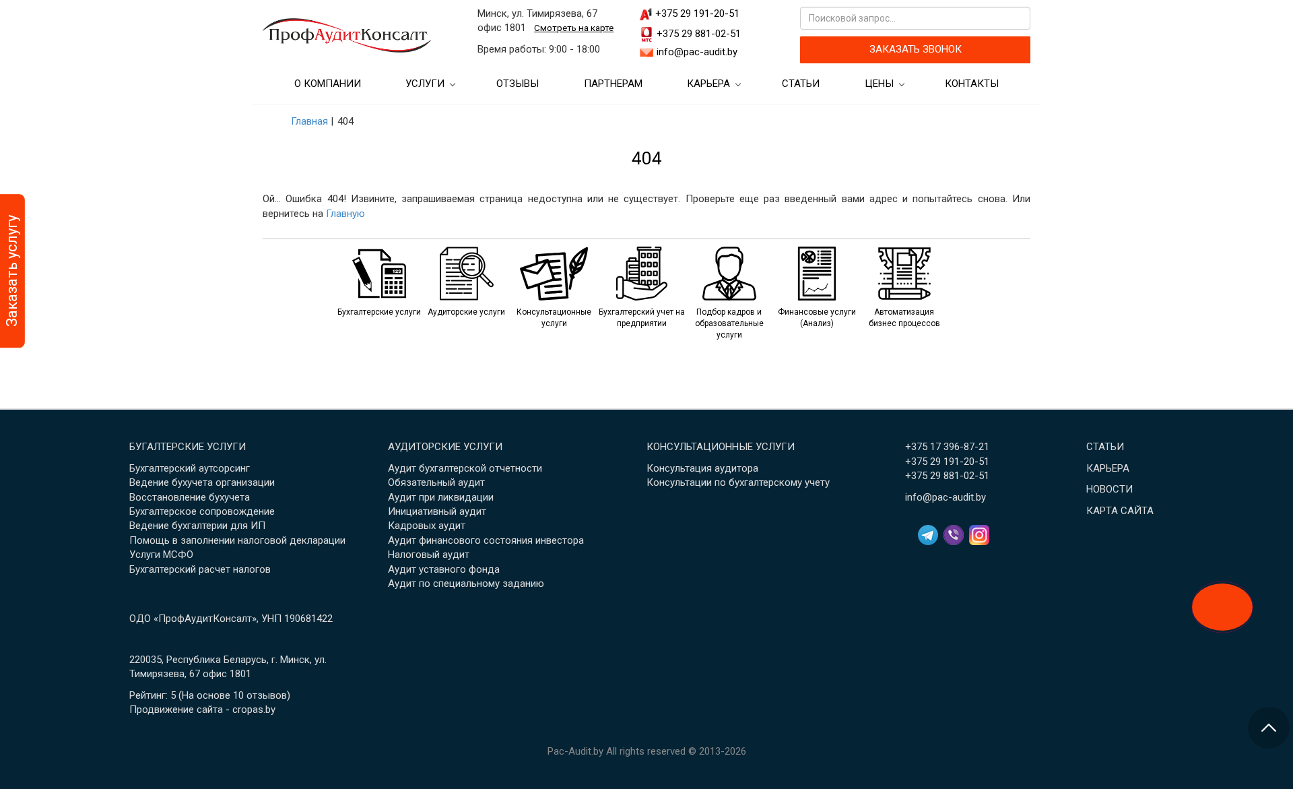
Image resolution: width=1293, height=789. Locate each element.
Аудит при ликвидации (441, 497)
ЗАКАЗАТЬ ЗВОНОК (915, 49)
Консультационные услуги (720, 447)
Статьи (801, 83)
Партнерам (613, 83)
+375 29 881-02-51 (699, 34)
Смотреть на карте (574, 27)
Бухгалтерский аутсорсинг (189, 468)
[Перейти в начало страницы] (1269, 728)
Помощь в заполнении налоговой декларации (237, 540)
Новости (1109, 489)
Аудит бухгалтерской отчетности (465, 468)
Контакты (972, 83)
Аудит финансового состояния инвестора (486, 540)
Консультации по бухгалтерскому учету (738, 482)
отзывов (266, 695)
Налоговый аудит (428, 554)
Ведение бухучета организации (202, 482)
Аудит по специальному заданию (466, 583)
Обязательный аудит (436, 482)
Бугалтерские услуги (187, 447)
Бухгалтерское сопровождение (202, 511)
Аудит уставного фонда (444, 569)
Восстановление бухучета (189, 497)
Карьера (708, 83)
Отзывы (517, 83)
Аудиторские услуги (445, 447)
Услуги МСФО (161, 554)
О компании (327, 83)
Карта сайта (1120, 511)
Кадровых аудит (426, 525)
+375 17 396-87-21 (947, 447)
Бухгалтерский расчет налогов (200, 569)
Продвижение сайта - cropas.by (202, 709)
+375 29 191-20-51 (697, 13)
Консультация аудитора (702, 468)
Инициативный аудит (437, 511)
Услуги (424, 83)
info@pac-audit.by (697, 52)
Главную (345, 214)
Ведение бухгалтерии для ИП (197, 525)
